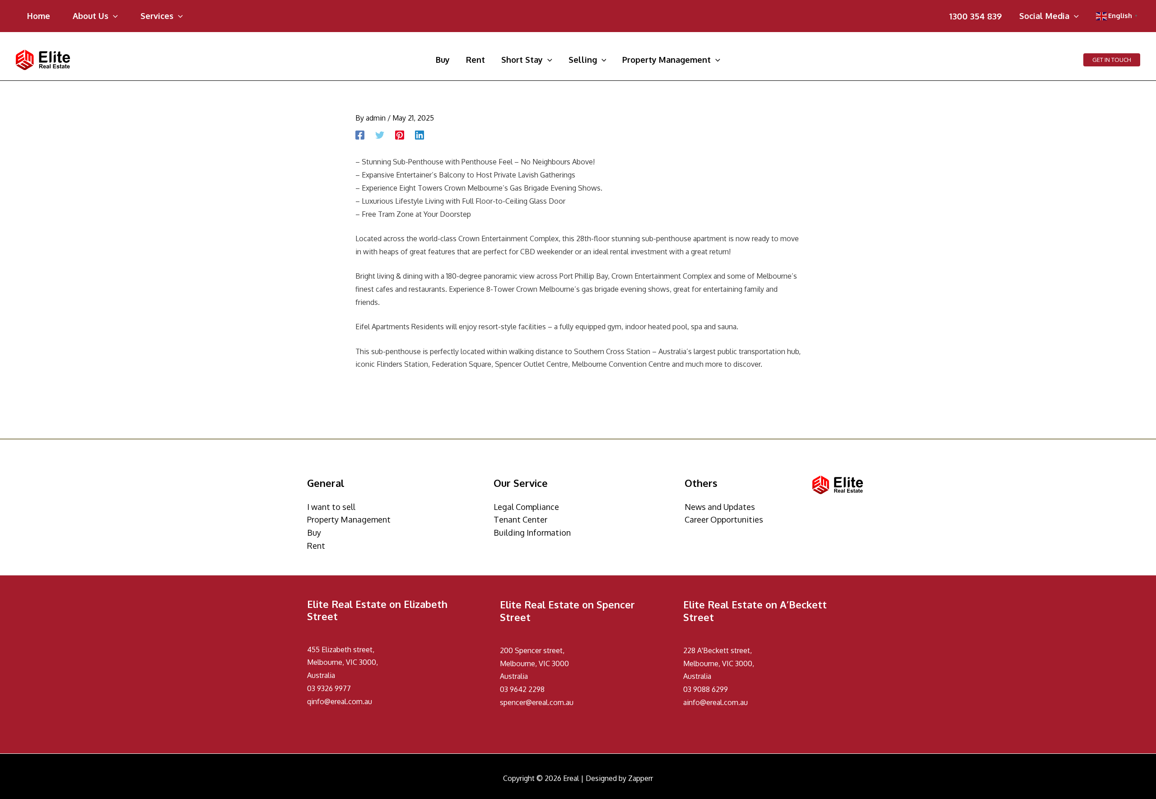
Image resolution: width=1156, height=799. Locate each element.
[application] (113, 16)
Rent (316, 546)
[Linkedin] (419, 135)
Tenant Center (520, 519)
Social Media (1044, 16)
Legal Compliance (526, 507)
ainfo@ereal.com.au (715, 702)
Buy (314, 532)
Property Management (349, 519)
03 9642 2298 (522, 689)
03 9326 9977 (329, 688)
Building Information (532, 532)
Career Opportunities (724, 519)
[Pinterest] (399, 135)
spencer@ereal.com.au (536, 702)
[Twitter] (379, 135)
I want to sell (331, 507)
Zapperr (640, 778)
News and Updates (720, 507)
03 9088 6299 (705, 689)
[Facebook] (359, 135)
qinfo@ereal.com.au (339, 701)
